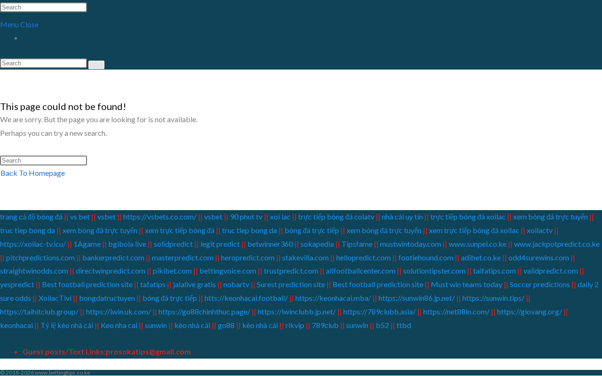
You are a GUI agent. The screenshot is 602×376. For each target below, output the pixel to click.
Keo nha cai (119, 325)
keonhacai (16, 325)
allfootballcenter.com (361, 270)
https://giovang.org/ (529, 311)
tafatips (153, 284)
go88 (226, 325)
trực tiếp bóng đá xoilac (468, 216)
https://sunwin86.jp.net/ (417, 297)
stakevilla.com (305, 257)
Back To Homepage (32, 172)
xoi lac (280, 216)
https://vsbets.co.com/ (160, 216)
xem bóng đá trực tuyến (550, 216)
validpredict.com (550, 270)
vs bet (80, 216)
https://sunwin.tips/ (493, 297)
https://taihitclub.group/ (39, 311)
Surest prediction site (291, 284)
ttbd (403, 325)
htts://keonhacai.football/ (246, 297)
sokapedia (317, 243)
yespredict (17, 284)
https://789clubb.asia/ (379, 311)
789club (324, 325)
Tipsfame (356, 243)
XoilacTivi (56, 297)
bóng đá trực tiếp (312, 230)
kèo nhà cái (192, 325)
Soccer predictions (540, 284)
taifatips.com (494, 270)
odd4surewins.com (538, 257)
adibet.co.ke (481, 257)
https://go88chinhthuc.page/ (204, 311)
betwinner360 (270, 243)
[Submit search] (96, 65)
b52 (382, 325)
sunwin (156, 325)
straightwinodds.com (34, 270)
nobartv (236, 284)
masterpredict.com (183, 257)
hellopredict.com (363, 257)
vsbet (107, 216)
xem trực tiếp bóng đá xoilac (474, 230)
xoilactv (540, 230)
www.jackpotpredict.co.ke (557, 243)
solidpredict (173, 243)
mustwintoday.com (410, 243)
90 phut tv (246, 216)
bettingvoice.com (227, 270)
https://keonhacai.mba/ (333, 297)
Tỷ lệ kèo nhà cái (66, 325)
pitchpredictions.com (40, 257)
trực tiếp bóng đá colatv (336, 216)
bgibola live (127, 243)
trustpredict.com (291, 270)
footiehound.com (425, 257)
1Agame (87, 243)
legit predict (220, 243)
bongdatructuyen (107, 297)
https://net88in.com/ (456, 311)
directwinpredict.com (110, 270)
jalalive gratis (194, 284)
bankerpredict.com (113, 257)
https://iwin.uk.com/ (118, 311)
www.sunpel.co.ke (478, 243)
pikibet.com (172, 270)
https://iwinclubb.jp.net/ (297, 311)
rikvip (294, 325)
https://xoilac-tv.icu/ (33, 243)
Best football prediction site (87, 284)
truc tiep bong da (27, 230)
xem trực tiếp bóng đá (179, 230)
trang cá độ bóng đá (32, 216)
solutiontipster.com (434, 270)
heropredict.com (248, 257)
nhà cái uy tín (402, 216)
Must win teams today (466, 284)
